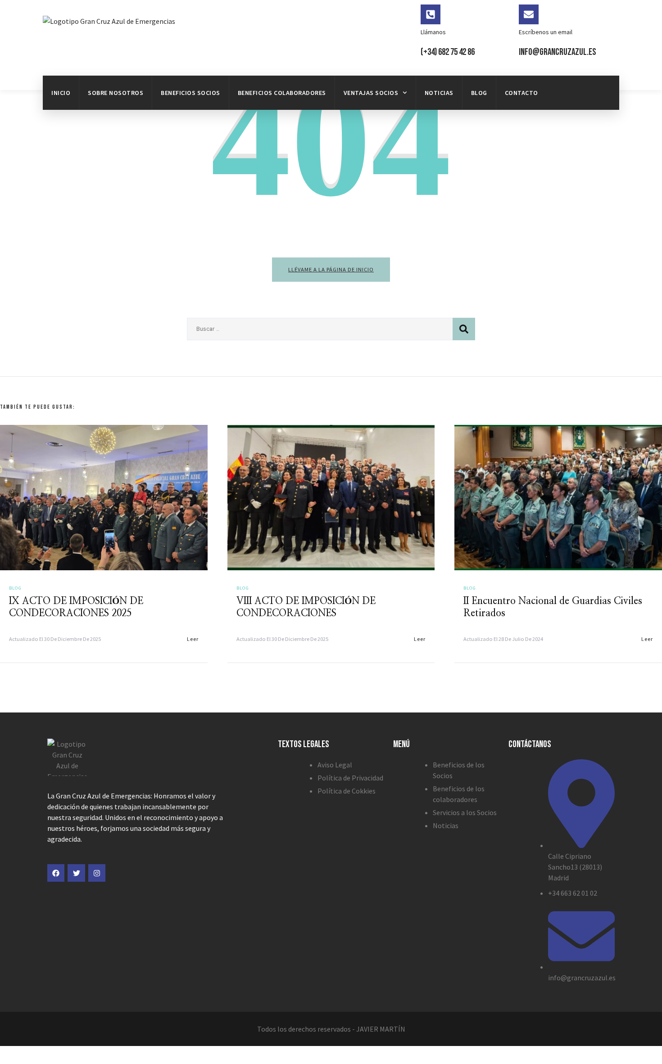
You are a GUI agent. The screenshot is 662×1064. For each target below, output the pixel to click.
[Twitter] (76, 872)
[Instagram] (96, 872)
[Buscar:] (320, 329)
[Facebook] (55, 872)
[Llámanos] (430, 14)
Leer (193, 639)
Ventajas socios (371, 93)
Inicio (60, 93)
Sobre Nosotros (115, 93)
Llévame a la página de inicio (331, 269)
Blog (479, 93)
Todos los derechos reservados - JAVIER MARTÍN (331, 1028)
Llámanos (433, 32)
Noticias (439, 93)
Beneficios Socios (190, 93)
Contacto (521, 93)
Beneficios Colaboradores (282, 93)
